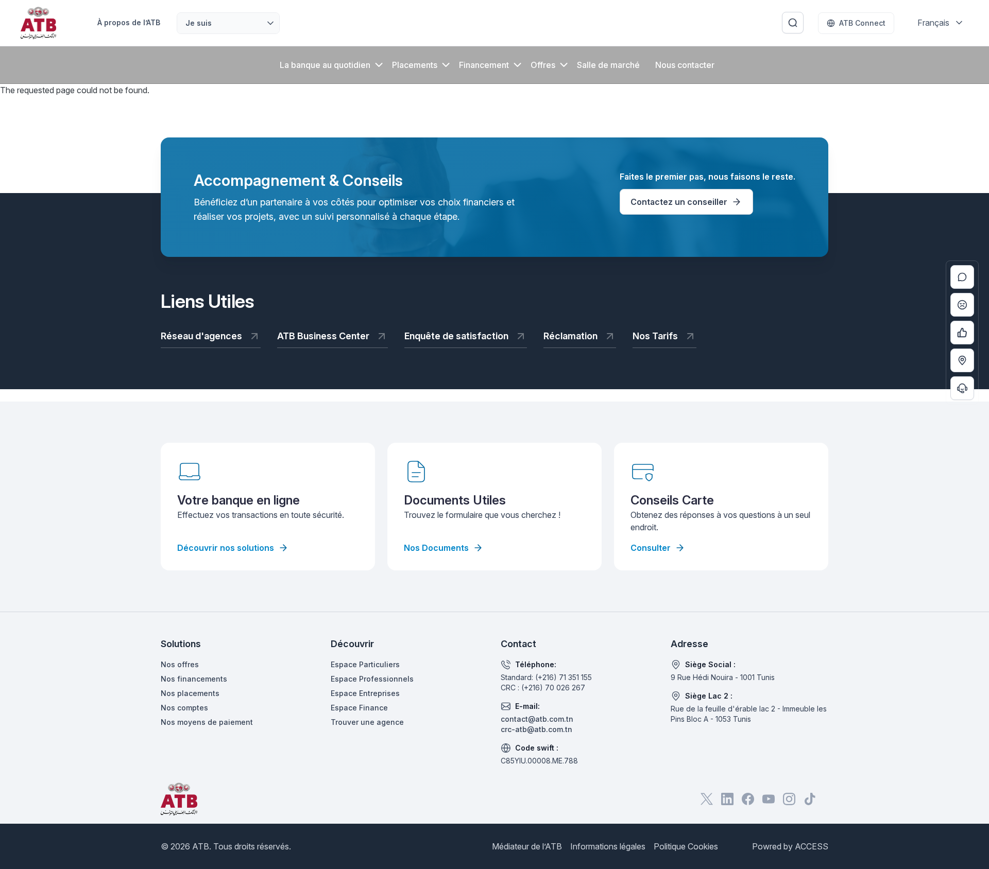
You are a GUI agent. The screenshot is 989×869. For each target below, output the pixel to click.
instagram (789, 799)
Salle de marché (608, 65)
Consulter (650, 548)
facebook (748, 799)
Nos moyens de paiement (207, 722)
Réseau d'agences (201, 336)
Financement (484, 65)
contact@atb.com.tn (537, 719)
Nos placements (190, 693)
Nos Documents (436, 548)
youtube (768, 799)
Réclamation (570, 336)
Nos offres (180, 664)
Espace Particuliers (365, 664)
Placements (414, 65)
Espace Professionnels (372, 678)
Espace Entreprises (365, 693)
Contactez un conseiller (678, 202)
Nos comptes (184, 707)
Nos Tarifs (655, 336)
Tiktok (810, 799)
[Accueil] (38, 23)
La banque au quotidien (325, 65)
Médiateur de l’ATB (527, 846)
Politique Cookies (686, 846)
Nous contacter (684, 65)
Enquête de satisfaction (456, 336)
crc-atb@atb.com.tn (536, 729)
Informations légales (607, 846)
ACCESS (811, 846)
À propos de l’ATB (128, 22)
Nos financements (194, 678)
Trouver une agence (367, 722)
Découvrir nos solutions (225, 548)
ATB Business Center (323, 336)
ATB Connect (862, 23)
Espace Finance (359, 707)
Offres (543, 65)
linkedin (727, 799)
